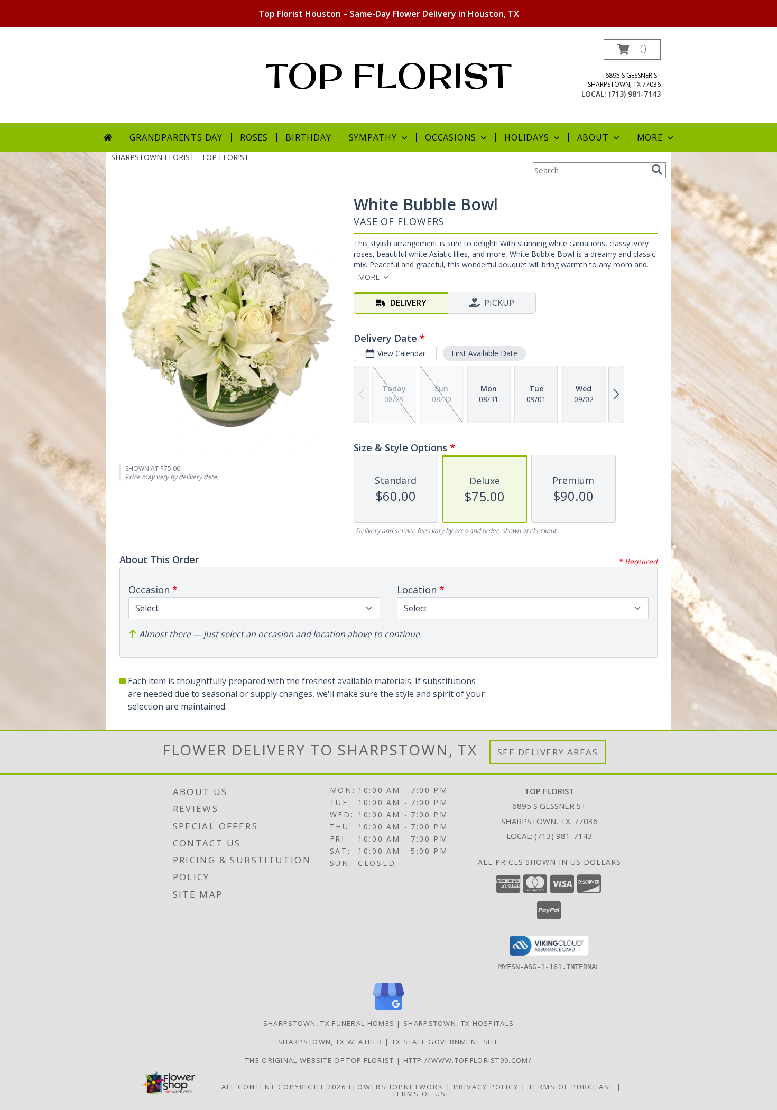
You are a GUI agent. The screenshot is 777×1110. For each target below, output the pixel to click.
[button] (632, 49)
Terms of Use (421, 1093)
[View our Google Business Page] (388, 1010)
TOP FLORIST (388, 75)
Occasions (450, 137)
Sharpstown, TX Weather (330, 1042)
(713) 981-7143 (634, 94)
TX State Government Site (445, 1042)
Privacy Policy (486, 1087)
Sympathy (373, 137)
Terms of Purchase (571, 1087)
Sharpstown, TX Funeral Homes (328, 1023)
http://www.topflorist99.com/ (467, 1060)
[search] (657, 169)
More (650, 137)
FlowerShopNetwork (396, 1087)
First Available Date (484, 353)
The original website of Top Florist (320, 1060)
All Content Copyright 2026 (283, 1087)
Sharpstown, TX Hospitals (458, 1023)
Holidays (526, 137)
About (593, 137)
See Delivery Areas (547, 752)
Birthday (308, 137)
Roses (254, 137)
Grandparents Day (176, 137)
